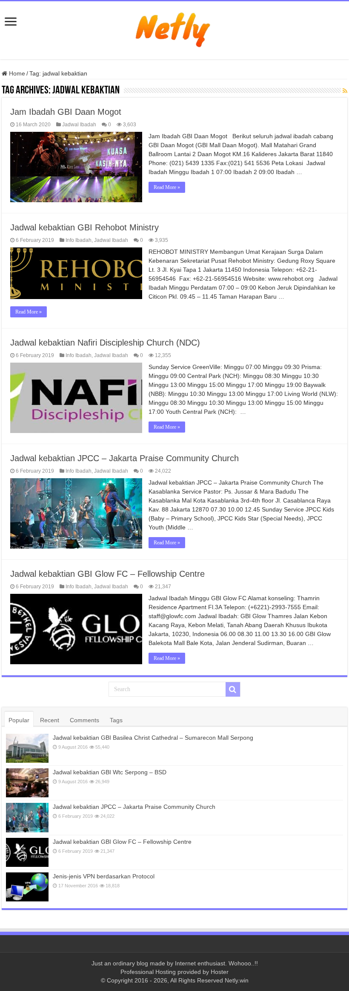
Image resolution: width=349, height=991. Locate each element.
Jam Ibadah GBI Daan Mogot (65, 111)
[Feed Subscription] (345, 90)
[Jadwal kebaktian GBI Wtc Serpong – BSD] (27, 782)
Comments (84, 720)
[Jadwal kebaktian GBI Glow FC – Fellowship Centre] (27, 852)
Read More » (167, 187)
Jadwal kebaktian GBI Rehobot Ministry (84, 227)
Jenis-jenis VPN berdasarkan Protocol (103, 876)
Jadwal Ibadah (79, 125)
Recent (49, 720)
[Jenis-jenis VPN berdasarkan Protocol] (27, 886)
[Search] (233, 689)
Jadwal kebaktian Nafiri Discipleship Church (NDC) (105, 342)
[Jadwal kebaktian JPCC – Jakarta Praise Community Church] (27, 817)
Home (16, 73)
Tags (116, 720)
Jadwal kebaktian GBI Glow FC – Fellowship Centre (107, 573)
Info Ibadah (79, 240)
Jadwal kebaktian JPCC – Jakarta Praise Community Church (124, 458)
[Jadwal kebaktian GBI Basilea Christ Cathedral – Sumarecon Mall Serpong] (27, 748)
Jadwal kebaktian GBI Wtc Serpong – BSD (109, 772)
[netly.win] (174, 28)
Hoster (220, 971)
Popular (19, 720)
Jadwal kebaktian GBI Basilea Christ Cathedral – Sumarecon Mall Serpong (153, 737)
